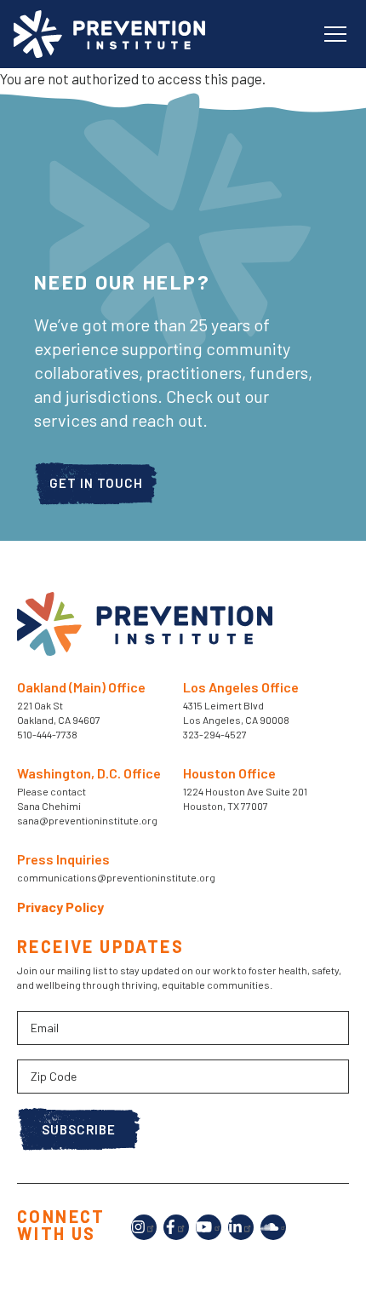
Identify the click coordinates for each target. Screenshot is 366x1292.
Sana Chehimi (49, 806)
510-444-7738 (48, 734)
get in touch (96, 483)
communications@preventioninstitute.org (116, 877)
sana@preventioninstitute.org (87, 820)
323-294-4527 (215, 734)
